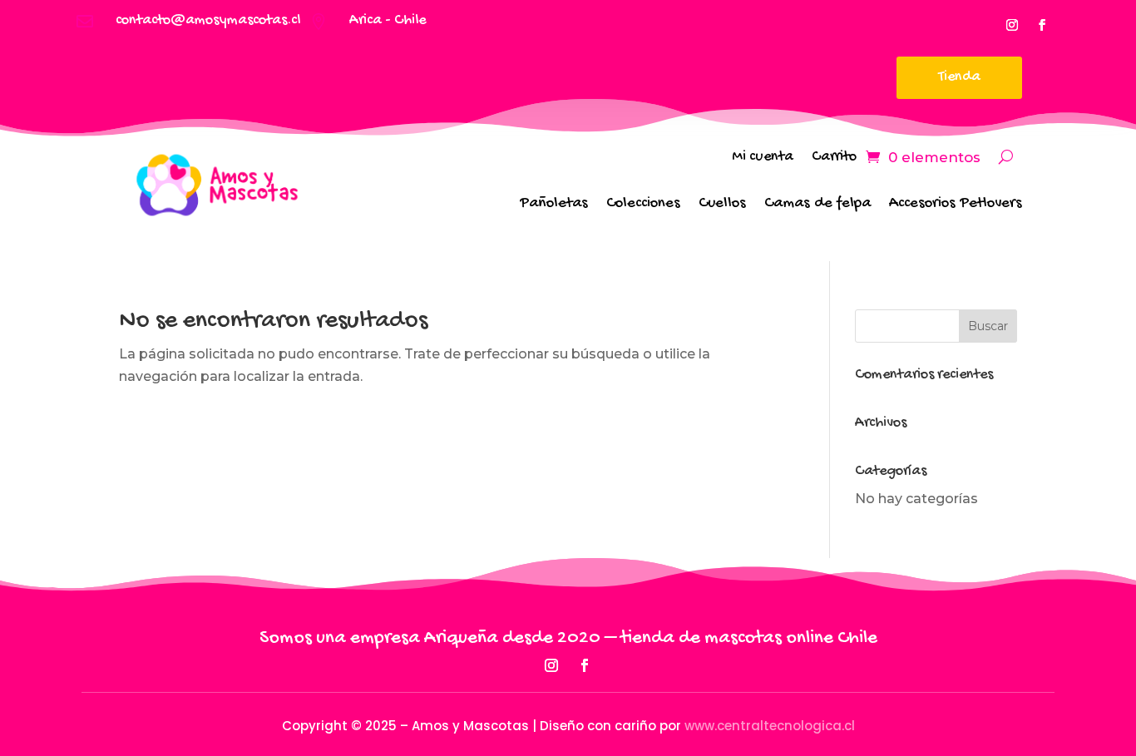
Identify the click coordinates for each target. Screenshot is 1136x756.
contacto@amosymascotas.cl (208, 20)
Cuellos (722, 205)
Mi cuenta (762, 158)
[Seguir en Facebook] (1042, 25)
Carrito (834, 158)
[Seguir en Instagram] (1012, 25)
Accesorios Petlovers (955, 205)
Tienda (959, 77)
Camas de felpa (817, 205)
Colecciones (643, 205)
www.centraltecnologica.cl (769, 725)
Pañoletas (554, 205)
